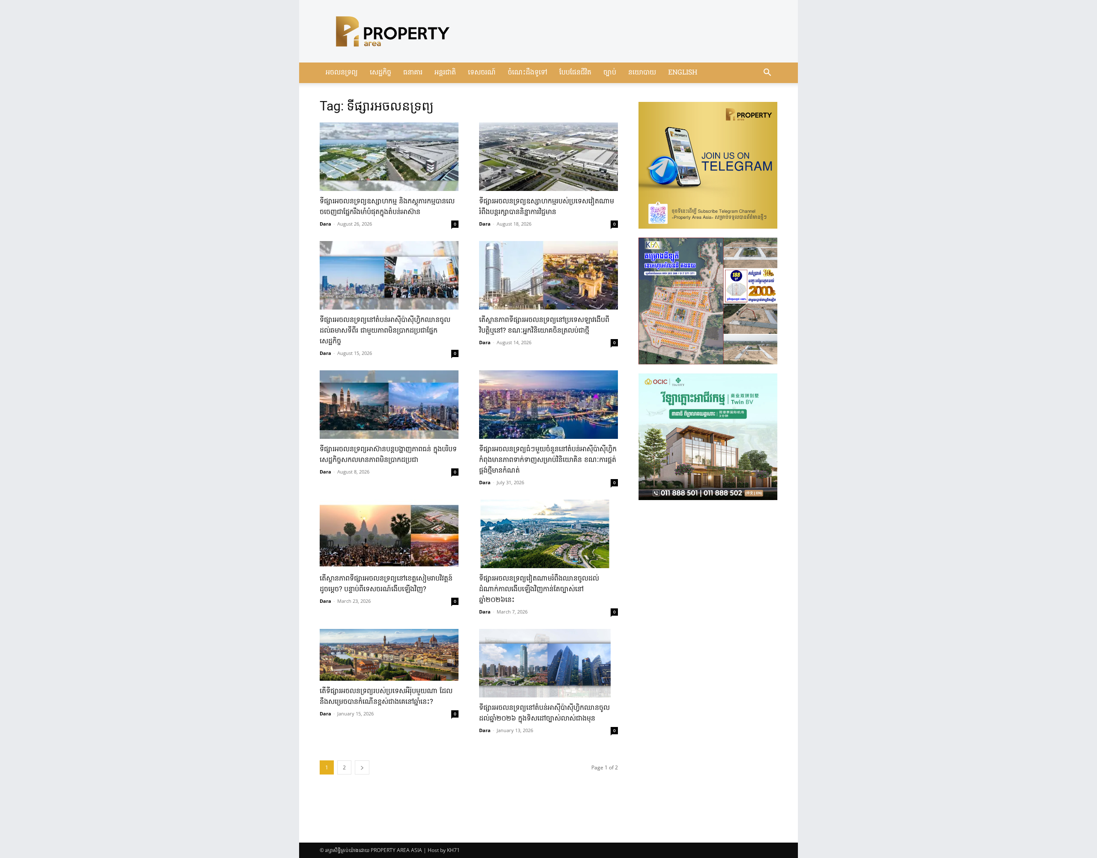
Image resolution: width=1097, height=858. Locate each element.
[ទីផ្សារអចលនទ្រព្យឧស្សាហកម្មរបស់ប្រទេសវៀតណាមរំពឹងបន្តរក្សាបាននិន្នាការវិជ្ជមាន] (548, 156)
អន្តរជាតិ (445, 73)
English (682, 73)
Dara (325, 223)
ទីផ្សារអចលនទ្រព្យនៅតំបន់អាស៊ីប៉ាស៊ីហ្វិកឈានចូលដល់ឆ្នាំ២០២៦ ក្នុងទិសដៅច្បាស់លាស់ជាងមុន (544, 713)
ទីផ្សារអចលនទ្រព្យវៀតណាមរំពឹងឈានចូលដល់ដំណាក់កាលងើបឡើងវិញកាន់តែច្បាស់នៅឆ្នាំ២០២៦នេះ (539, 589)
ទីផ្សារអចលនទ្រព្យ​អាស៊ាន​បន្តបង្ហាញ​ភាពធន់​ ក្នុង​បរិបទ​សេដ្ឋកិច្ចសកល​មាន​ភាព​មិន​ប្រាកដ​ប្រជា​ (388, 454)
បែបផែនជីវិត (575, 73)
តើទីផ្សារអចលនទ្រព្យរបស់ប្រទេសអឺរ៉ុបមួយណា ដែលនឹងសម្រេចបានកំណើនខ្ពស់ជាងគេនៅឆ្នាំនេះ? (386, 696)
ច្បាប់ (609, 73)
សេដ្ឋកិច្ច (380, 73)
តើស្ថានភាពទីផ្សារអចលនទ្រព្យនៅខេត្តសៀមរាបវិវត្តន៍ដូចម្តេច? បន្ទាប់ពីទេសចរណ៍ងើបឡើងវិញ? (386, 584)
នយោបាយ (642, 73)
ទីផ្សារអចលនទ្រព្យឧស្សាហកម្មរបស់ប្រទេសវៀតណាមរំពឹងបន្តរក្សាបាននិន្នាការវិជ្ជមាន (546, 207)
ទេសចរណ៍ (482, 73)
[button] (767, 73)
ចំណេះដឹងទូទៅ (527, 73)
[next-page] (362, 767)
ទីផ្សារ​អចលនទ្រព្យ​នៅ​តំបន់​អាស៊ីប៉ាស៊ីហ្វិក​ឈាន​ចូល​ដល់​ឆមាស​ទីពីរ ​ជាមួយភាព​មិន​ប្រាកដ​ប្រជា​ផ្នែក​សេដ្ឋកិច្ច (385, 331)
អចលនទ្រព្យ (342, 73)
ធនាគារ (413, 73)
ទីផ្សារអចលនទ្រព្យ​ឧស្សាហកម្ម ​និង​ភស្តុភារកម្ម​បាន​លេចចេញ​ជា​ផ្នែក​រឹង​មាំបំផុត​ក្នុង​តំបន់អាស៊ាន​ (387, 207)
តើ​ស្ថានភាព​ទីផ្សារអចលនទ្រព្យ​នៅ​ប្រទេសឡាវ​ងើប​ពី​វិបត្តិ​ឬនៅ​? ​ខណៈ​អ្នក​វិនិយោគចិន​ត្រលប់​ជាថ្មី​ (544, 325)
